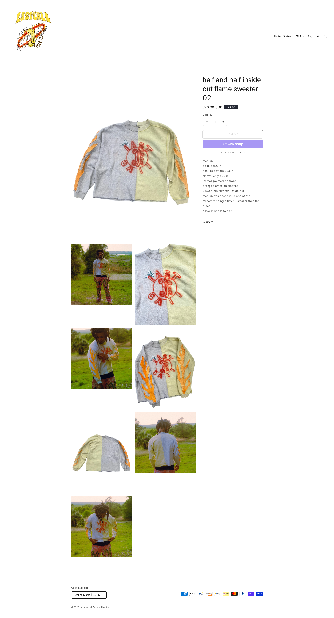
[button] (310, 36)
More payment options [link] (233, 152)
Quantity (207, 114)
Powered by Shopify (103, 607)
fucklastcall (86, 607)
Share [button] (209, 221)
